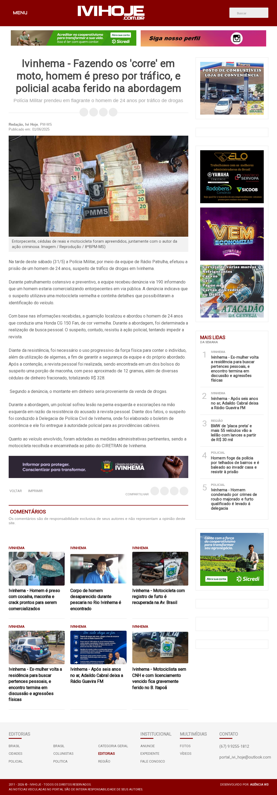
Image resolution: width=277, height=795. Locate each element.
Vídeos (185, 753)
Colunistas (63, 753)
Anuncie (147, 746)
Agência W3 (259, 784)
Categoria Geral (113, 746)
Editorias (106, 753)
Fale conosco (152, 761)
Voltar (15, 491)
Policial (16, 761)
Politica (60, 761)
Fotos (185, 746)
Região (104, 761)
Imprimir (35, 491)
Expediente (149, 753)
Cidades (15, 753)
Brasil (14, 746)
